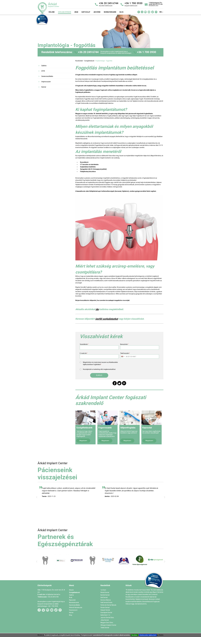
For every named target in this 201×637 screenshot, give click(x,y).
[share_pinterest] (124, 383)
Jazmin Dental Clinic (107, 617)
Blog (121, 12)
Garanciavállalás (47, 76)
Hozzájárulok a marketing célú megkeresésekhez (99, 369)
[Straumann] (108, 569)
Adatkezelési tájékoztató (148, 635)
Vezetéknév (84, 344)
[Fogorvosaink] (107, 417)
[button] (99, 375)
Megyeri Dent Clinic (106, 622)
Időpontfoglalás (127, 427)
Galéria (43, 66)
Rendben (134, 635)
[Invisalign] (77, 568)
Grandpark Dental (106, 612)
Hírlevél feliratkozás (75, 607)
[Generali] (155, 568)
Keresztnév (124, 344)
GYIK (43, 71)
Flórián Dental (105, 607)
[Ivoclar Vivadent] (45, 568)
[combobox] (122, 357)
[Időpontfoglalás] (129, 417)
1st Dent (103, 590)
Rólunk (52, 12)
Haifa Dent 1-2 (105, 615)
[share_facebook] (115, 383)
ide (97, 309)
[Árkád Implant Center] (58, 8)
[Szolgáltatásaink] (85, 417)
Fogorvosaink (105, 427)
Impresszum (46, 82)
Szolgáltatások (64, 12)
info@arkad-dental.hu (53, 594)
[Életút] (140, 566)
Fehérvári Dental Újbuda (108, 605)
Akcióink (97, 12)
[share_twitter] (119, 383)
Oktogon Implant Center (108, 625)
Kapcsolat (86, 12)
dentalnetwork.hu (141, 604)
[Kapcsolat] (151, 417)
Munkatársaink (110, 12)
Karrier (43, 87)
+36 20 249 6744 (88, 52)
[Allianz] (124, 568)
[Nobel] (92, 567)
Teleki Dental (104, 627)
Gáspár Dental (105, 610)
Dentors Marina (105, 600)
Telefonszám (125, 353)
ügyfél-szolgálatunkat (106, 319)
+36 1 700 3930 (146, 52)
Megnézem (83, 440)
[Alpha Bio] (61, 568)
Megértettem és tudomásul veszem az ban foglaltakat (100, 363)
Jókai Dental (104, 620)
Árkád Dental (104, 592)
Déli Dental (104, 597)
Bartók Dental (105, 595)
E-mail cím (83, 353)
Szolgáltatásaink (84, 427)
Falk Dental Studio (106, 602)
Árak (76, 12)
